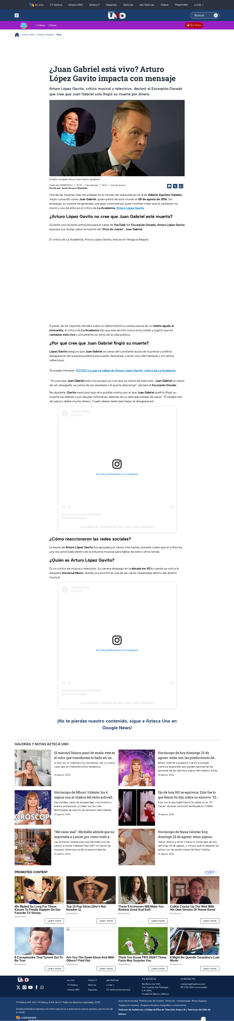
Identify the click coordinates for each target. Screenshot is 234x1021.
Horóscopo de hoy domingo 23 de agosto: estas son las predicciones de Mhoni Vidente (186, 755)
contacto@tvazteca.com (193, 984)
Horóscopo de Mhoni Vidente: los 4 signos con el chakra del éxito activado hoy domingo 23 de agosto (84, 795)
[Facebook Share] (169, 186)
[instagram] (24, 988)
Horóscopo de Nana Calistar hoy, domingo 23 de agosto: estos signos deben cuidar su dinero (185, 834)
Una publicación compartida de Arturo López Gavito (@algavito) (117, 526)
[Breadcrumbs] (18, 34)
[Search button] (216, 15)
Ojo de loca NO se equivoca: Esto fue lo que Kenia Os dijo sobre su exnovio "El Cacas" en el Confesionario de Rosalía (187, 795)
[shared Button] (181, 186)
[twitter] (18, 988)
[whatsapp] (42, 988)
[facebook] (36, 988)
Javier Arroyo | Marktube (74, 188)
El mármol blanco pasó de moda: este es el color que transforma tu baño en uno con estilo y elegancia (84, 755)
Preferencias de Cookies (151, 1001)
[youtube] (30, 988)
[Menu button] (29, 15)
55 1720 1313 (187, 987)
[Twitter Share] (175, 186)
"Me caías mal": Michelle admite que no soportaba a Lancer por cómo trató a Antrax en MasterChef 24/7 (84, 834)
